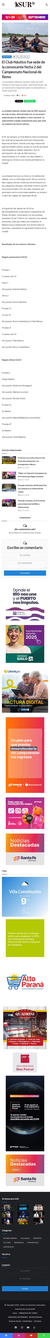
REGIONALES (19, 1243)
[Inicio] (25, 4)
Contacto (6, 1265)
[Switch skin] (47, 5)
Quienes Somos (15, 1321)
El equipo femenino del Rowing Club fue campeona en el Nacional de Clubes (32, 488)
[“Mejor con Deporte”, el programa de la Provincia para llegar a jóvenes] (9, 475)
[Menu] (3, 5)
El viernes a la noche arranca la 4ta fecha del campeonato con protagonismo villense (31, 461)
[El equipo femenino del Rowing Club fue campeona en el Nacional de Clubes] (9, 487)
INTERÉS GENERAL (10, 1238)
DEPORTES (7, 57)
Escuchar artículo (22, 57)
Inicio (15, 1313)
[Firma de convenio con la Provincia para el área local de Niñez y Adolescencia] (9, 503)
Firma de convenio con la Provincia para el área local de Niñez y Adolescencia (31, 504)
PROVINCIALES (33, 1243)
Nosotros (6, 1254)
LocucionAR (30, 1309)
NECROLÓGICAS (35, 1317)
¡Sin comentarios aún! (25, 529)
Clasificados (27, 1321)
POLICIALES (25, 1238)
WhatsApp (30, 101)
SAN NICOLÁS (8, 1247)
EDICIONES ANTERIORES (18, 1317)
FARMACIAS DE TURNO (28, 1313)
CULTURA (7, 1243)
